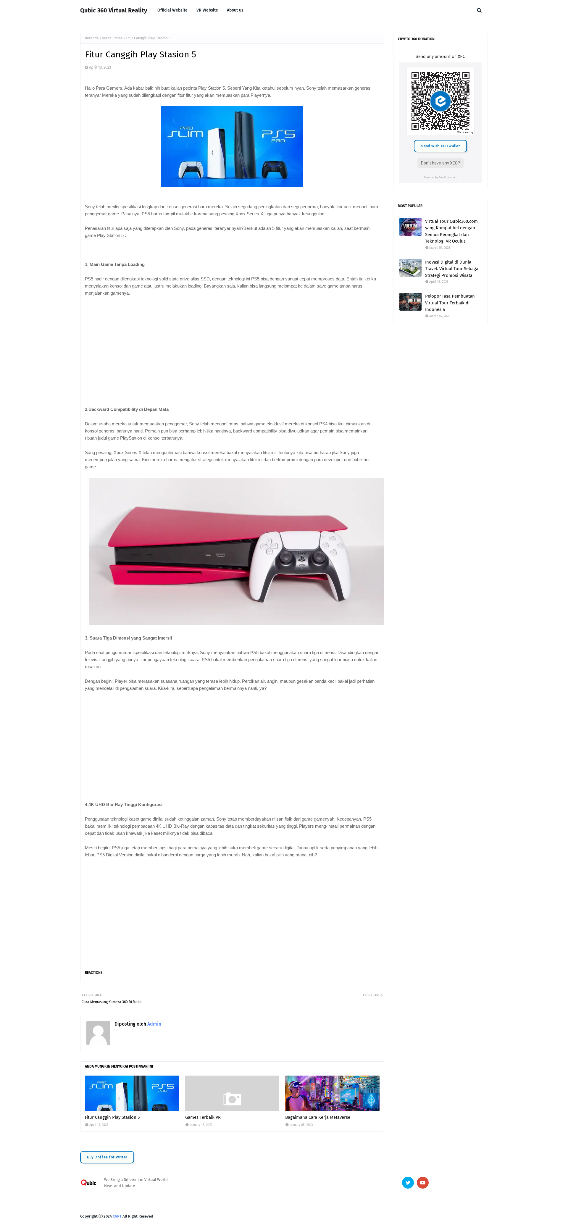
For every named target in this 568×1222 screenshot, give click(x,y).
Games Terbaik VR (203, 1117)
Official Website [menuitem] (172, 10)
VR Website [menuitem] (207, 10)
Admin (153, 1024)
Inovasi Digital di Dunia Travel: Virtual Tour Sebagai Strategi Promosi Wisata (452, 268)
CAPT (117, 1216)
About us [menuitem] (235, 10)
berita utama (112, 38)
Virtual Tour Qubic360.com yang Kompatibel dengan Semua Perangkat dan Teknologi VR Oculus (451, 231)
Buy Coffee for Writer (107, 1157)
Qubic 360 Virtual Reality (113, 10)
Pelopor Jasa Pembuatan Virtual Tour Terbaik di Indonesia (450, 302)
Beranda (92, 38)
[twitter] (408, 1183)
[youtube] (423, 1183)
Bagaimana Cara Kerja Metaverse (317, 1117)
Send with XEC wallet (440, 146)
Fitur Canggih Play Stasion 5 (112, 1117)
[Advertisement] (232, 345)
